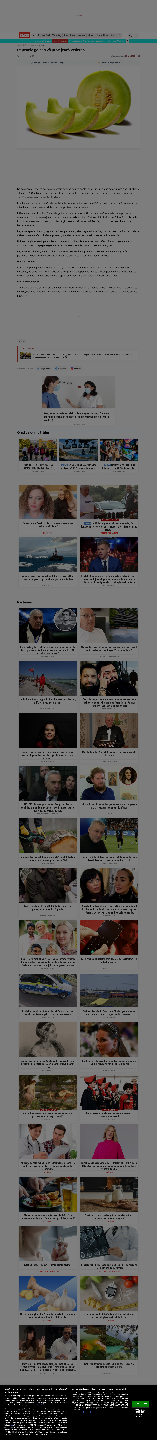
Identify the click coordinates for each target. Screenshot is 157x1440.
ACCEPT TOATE (140, 1404)
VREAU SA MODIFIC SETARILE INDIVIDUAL (140, 1413)
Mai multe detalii (38, 1405)
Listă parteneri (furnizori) (81, 1412)
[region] (78, 1412)
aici (12, 1425)
